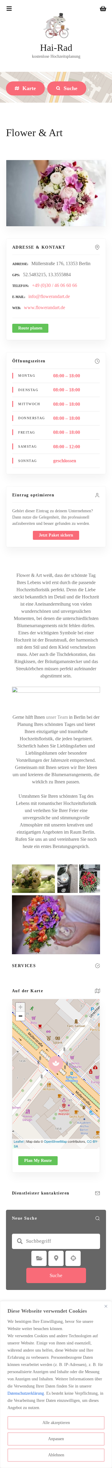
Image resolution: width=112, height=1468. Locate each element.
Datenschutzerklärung (25, 1393)
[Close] (105, 1306)
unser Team (57, 717)
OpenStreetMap (55, 1141)
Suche (56, 1275)
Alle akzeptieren (56, 1422)
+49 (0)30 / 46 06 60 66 (54, 285)
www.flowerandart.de (44, 307)
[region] (56, 1384)
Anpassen (56, 1439)
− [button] (20, 1016)
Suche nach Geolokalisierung (73, 1258)
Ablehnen (56, 1455)
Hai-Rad (56, 47)
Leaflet (19, 1141)
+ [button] (20, 1007)
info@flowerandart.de (49, 296)
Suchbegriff (20, 1241)
